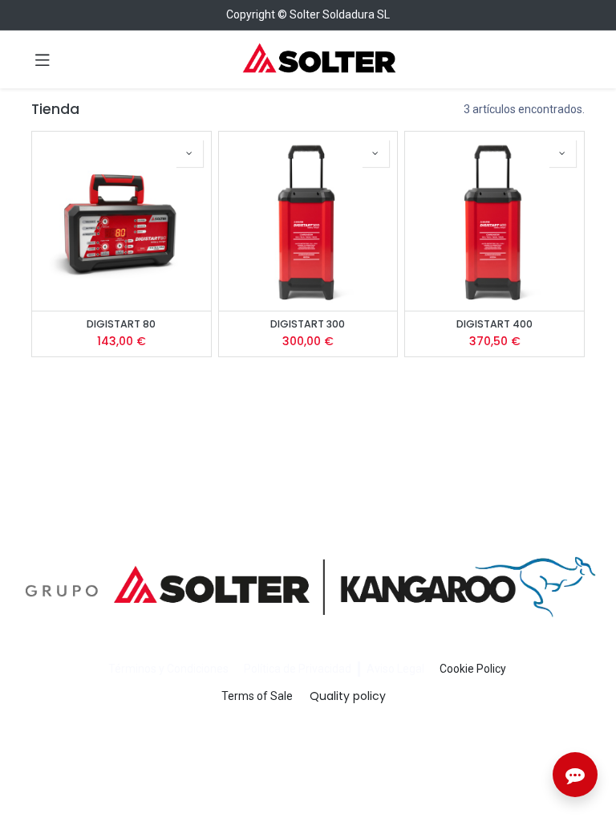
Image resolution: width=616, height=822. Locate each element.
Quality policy (348, 696)
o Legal (406, 668)
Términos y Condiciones (168, 668)
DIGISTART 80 (121, 324)
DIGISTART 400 (494, 324)
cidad (337, 668)
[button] (189, 153)
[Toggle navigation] (42, 59)
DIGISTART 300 (307, 324)
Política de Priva (284, 668)
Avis (377, 668)
